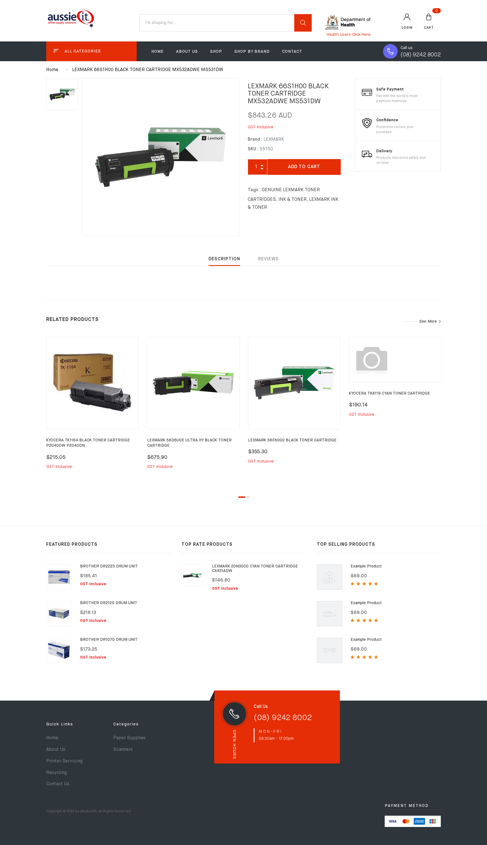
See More (428, 322)
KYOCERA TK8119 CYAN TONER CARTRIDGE (389, 393)
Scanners (123, 749)
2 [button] (248, 497)
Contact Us (57, 784)
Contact (292, 52)
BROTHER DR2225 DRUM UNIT (109, 566)
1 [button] (241, 497)
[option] (160, 157)
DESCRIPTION (224, 259)
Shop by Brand (252, 52)
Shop (216, 52)
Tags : (254, 190)
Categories (126, 724)
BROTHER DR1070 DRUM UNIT (109, 640)
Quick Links (59, 724)
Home (157, 52)
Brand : (255, 139)
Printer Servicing (64, 761)
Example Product (366, 566)
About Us (187, 52)
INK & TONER (292, 199)
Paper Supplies (129, 738)
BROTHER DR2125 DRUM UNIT (108, 603)
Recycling (56, 773)
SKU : (253, 149)
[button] (429, 21)
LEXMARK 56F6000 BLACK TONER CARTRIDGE (292, 440)
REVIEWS (268, 259)
